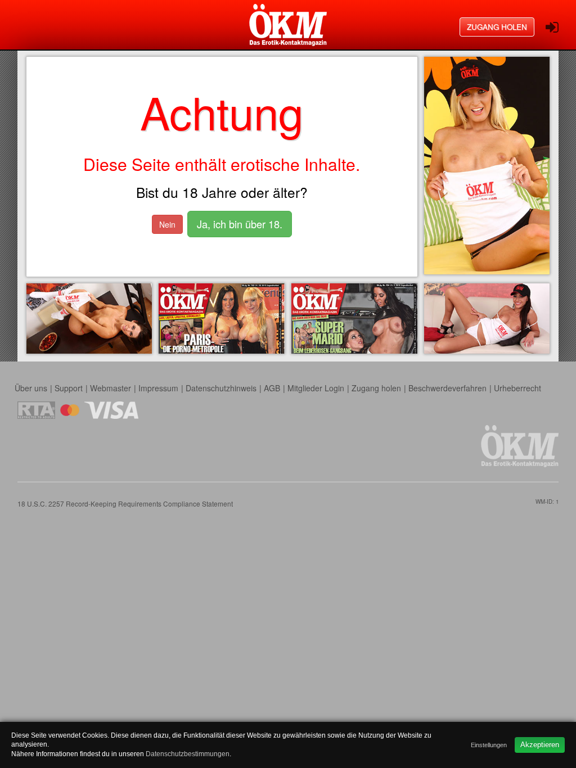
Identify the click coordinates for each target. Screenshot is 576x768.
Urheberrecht (517, 388)
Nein (167, 224)
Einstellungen (489, 745)
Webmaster (110, 388)
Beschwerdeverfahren (447, 388)
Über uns (31, 388)
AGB (272, 388)
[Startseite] (288, 25)
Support (69, 388)
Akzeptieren (539, 744)
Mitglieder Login (315, 388)
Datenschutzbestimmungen (188, 754)
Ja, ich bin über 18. (239, 223)
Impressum (158, 388)
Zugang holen (497, 26)
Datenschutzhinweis (221, 388)
